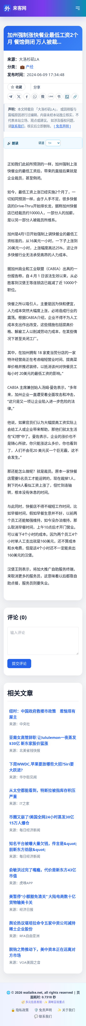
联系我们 (17, 126)
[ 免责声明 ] (62, 126)
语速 (41, 143)
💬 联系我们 (43, 1016)
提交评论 (19, 663)
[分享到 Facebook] (26, 96)
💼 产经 (26, 66)
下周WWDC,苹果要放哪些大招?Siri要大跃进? (41, 767)
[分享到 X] (18, 96)
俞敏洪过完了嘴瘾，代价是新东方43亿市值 (42, 872)
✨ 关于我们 (66, 1010)
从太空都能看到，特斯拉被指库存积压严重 (42, 793)
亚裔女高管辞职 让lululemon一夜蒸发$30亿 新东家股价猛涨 (42, 740)
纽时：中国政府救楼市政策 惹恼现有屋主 (42, 714)
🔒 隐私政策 (20, 1010)
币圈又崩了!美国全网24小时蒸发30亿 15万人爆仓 (41, 820)
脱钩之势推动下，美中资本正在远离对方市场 (42, 952)
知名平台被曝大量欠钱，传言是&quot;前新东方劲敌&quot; (43, 846)
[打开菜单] (77, 8)
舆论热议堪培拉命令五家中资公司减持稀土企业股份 (42, 926)
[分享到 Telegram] (10, 96)
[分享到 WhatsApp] (34, 96)
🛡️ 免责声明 (43, 1010)
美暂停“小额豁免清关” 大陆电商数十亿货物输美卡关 (42, 899)
